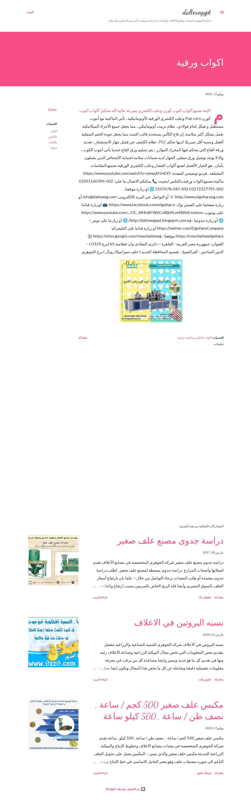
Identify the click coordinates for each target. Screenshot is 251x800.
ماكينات (52, 142)
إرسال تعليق (204, 773)
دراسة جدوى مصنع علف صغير (170, 541)
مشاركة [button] (52, 109)
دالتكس (52, 136)
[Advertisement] (157, 475)
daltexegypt (197, 12)
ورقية (53, 147)
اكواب (53, 131)
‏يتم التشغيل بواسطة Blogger (123, 789)
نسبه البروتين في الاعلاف (179, 623)
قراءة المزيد (100, 597)
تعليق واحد (205, 679)
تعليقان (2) (205, 597)
